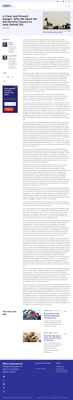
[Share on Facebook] (12, 77)
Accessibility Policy (56, 397)
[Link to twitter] (60, 1)
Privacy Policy (46, 397)
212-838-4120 (60, 368)
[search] (65, 6)
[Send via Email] (4, 81)
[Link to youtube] (63, 1)
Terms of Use (66, 397)
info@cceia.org (60, 366)
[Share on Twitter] (4, 77)
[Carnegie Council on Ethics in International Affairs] (9, 6)
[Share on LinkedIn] (8, 77)
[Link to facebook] (66, 1)
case (32, 199)
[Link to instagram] (69, 1)
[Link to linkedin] (57, 1)
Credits (39, 397)
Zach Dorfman (12, 56)
